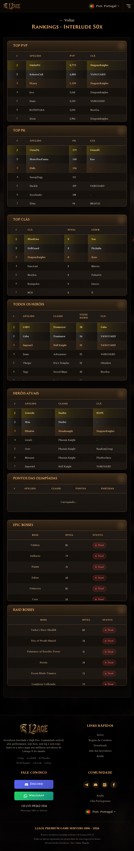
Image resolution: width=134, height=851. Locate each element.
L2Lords (37, 763)
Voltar (69, 20)
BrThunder (44, 758)
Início (100, 735)
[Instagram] (104, 784)
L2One (47, 763)
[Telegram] (86, 784)
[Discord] (95, 784)
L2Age (20, 758)
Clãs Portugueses (100, 801)
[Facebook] (113, 784)
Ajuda (100, 756)
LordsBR (31, 758)
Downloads (100, 746)
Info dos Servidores (100, 751)
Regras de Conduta (100, 740)
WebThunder (23, 763)
